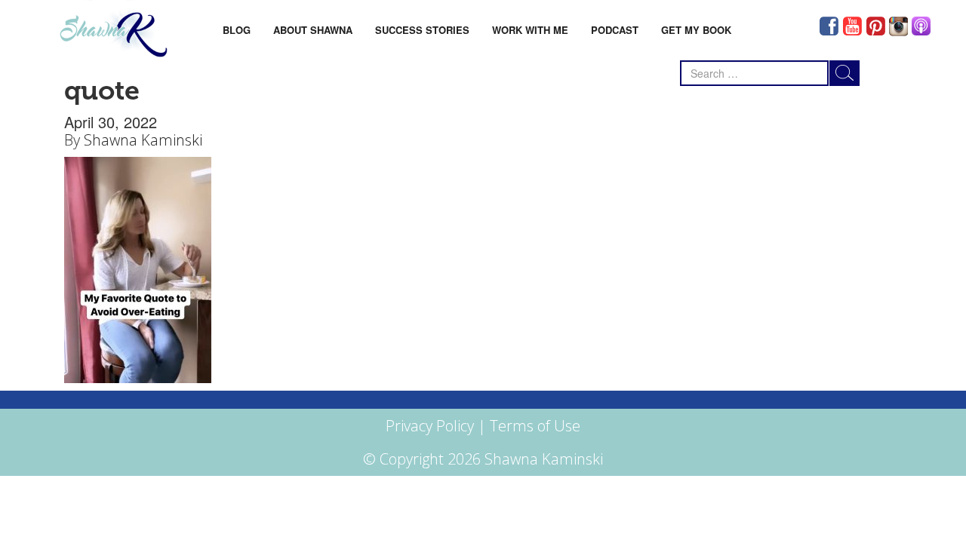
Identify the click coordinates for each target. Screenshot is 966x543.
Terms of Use (535, 426)
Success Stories (422, 30)
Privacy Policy (430, 426)
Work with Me (530, 30)
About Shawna (312, 30)
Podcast (614, 30)
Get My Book (696, 30)
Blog (237, 30)
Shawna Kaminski (143, 140)
